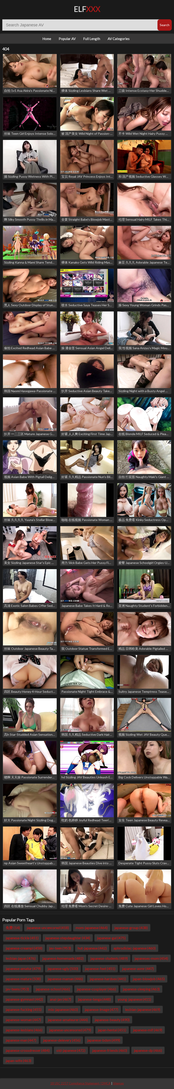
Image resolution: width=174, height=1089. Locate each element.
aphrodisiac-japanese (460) (135, 948)
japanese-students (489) (109, 958)
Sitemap (118, 1083)
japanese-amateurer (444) (68, 1019)
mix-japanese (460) (63, 1009)
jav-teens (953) (17, 989)
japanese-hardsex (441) (108, 979)
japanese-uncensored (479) (70, 1030)
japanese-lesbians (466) (24, 1030)
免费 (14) (13, 927)
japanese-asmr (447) (138, 968)
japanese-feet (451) (100, 968)
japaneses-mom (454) (151, 958)
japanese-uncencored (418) (48, 927)
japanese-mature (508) (23, 979)
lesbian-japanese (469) (142, 1009)
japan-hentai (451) (112, 1030)
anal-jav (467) (60, 999)
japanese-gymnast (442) (24, 999)
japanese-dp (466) (148, 1050)
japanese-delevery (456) (61, 1040)
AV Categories (119, 39)
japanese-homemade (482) (63, 958)
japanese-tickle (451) (22, 938)
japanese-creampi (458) (24, 948)
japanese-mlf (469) (147, 1030)
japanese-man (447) (21, 1040)
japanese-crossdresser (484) (28, 1050)
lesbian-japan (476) (21, 958)
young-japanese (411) (134, 999)
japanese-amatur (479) (23, 968)
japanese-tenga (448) (94, 999)
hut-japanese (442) (92, 948)
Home (46, 39)
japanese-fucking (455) (23, 1009)
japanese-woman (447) (23, 1019)
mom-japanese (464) (92, 927)
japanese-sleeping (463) (141, 989)
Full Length (91, 39)
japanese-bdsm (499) (103, 1040)
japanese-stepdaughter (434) (67, 938)
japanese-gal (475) (111, 938)
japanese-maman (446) (65, 979)
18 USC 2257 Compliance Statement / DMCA (80, 1083)
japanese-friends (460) (109, 1050)
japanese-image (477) (101, 1009)
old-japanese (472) (70, 1050)
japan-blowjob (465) (149, 979)
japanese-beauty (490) (112, 1019)
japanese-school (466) (53, 989)
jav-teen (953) (60, 948)
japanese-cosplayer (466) (96, 989)
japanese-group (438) (131, 927)
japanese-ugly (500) (63, 968)
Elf (87, 9)
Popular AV (67, 39)
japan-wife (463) (18, 1060)
